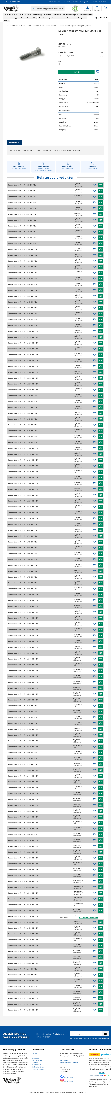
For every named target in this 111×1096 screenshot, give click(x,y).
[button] (97, 8)
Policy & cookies (37, 1065)
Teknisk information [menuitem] (99, 2)
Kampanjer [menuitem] (82, 18)
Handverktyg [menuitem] (37, 15)
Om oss (34, 1054)
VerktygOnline (68, 1081)
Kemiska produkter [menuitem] (58, 18)
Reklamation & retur (38, 1067)
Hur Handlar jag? (37, 1060)
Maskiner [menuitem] (47, 15)
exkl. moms (103, 18)
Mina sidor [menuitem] (66, 2)
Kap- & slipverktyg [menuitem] (10, 18)
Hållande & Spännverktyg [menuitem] (28, 18)
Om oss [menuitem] (75, 2)
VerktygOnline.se (69, 1077)
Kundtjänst (35, 1058)
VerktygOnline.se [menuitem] (54, 2)
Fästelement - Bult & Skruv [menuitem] (13, 15)
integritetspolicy (104, 1038)
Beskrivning (14, 143)
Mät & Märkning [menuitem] (44, 18)
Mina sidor (35, 1056)
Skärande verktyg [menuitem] (86, 15)
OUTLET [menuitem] (6, 21)
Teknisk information (38, 1069)
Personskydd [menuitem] (71, 18)
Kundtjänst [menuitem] (84, 2)
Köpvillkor (35, 1062)
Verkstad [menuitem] (28, 15)
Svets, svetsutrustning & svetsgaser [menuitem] (65, 15)
